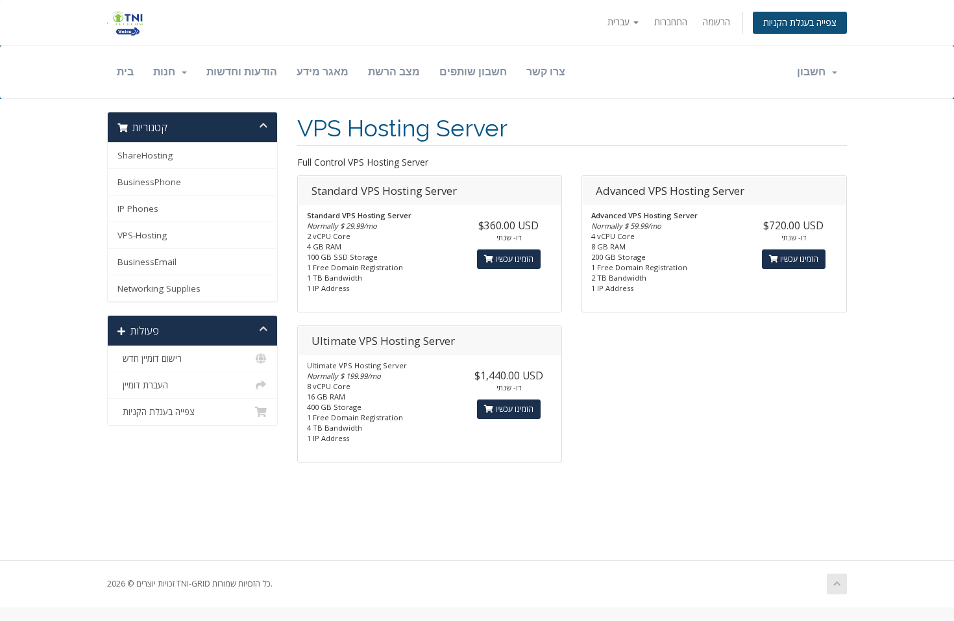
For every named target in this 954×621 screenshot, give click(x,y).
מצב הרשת (394, 72)
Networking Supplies (159, 288)
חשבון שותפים (473, 72)
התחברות (670, 22)
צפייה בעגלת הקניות (800, 22)
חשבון (814, 72)
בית (125, 72)
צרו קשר (545, 72)
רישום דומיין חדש (149, 358)
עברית (619, 22)
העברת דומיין (142, 385)
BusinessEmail (147, 262)
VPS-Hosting (142, 235)
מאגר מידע (323, 72)
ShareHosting (145, 155)
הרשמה (716, 22)
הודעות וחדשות (241, 72)
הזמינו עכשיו (513, 258)
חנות (166, 72)
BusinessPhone (149, 182)
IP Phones (137, 208)
